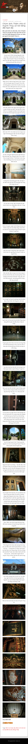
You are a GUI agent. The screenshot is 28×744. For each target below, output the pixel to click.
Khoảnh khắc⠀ (18, 21)
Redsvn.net (18, 741)
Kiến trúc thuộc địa (10, 728)
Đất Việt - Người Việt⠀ (8, 21)
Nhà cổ (18, 728)
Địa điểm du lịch (8, 729)
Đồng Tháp (16, 729)
